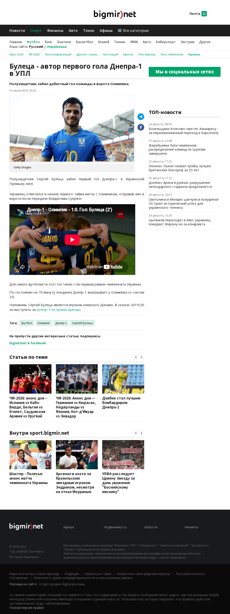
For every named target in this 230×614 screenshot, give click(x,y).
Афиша (106, 30)
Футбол (33, 41)
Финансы (55, 30)
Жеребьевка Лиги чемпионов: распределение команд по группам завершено (177, 149)
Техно (88, 30)
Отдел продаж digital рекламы (62, 584)
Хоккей (103, 41)
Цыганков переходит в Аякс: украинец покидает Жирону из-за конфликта (180, 222)
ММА (134, 41)
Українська (56, 46)
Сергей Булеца (82, 323)
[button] (136, 357)
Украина (194, 54)
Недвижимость (115, 527)
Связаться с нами (97, 574)
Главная (15, 41)
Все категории (136, 30)
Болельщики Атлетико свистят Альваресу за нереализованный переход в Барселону (184, 130)
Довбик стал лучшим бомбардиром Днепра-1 (121, 402)
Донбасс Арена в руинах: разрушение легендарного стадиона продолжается (180, 184)
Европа (128, 54)
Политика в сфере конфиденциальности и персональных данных (83, 578)
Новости (17, 30)
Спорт (36, 30)
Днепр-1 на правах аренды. (59, 309)
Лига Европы (146, 54)
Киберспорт (166, 41)
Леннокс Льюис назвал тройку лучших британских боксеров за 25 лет (180, 168)
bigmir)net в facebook (27, 343)
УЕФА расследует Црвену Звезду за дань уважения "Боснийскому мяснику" (118, 482)
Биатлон (64, 41)
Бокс (48, 41)
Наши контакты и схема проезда (34, 574)
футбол (26, 323)
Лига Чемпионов (171, 54)
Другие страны (86, 54)
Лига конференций (57, 54)
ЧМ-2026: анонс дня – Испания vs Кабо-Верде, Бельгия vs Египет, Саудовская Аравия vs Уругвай (28, 407)
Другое (204, 41)
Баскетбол (84, 41)
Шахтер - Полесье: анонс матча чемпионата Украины (28, 478)
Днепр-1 (61, 323)
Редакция (72, 574)
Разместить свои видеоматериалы (143, 574)
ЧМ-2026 (34, 54)
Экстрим (187, 41)
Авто (73, 30)
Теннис (120, 41)
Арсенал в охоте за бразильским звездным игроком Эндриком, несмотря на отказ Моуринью (75, 482)
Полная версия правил (26, 607)
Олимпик (44, 323)
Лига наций (110, 54)
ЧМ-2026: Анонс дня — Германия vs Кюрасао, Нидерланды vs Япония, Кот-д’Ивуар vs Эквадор (76, 407)
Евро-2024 (16, 54)
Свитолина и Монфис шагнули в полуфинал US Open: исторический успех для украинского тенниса (184, 203)
